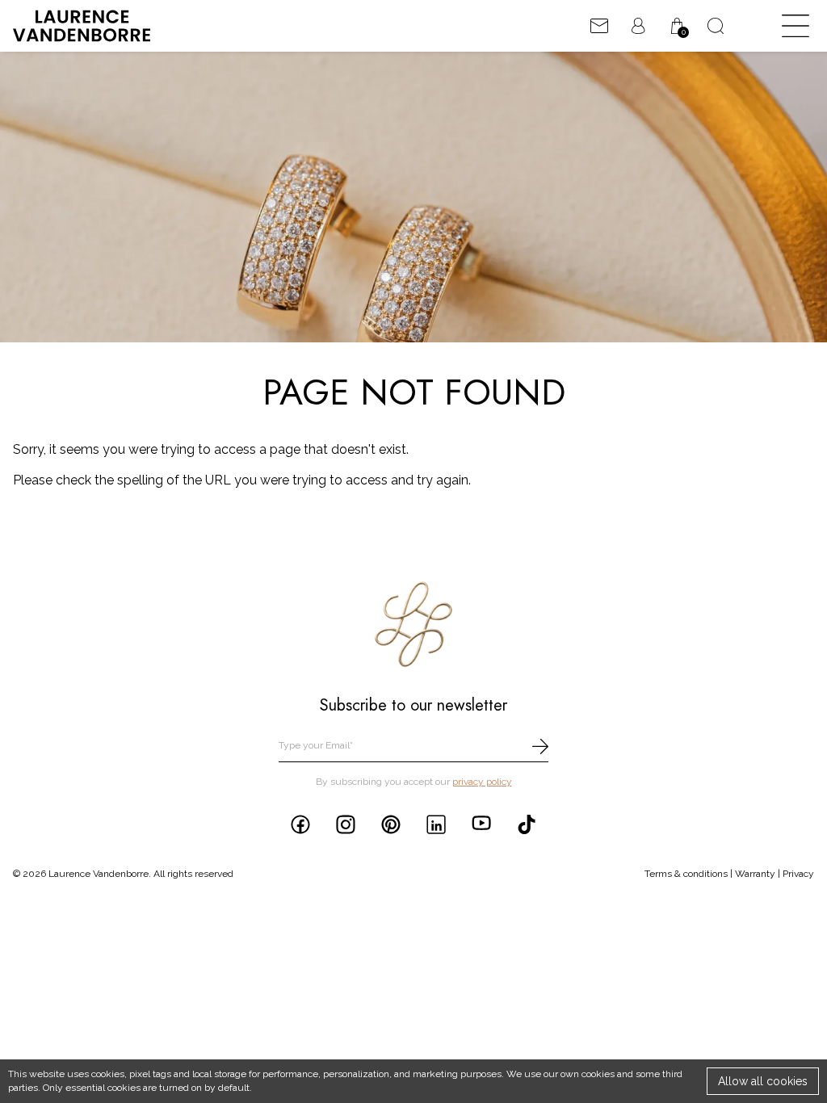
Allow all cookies (763, 1081)
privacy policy (482, 781)
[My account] (638, 26)
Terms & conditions (686, 873)
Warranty (755, 873)
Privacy (798, 873)
